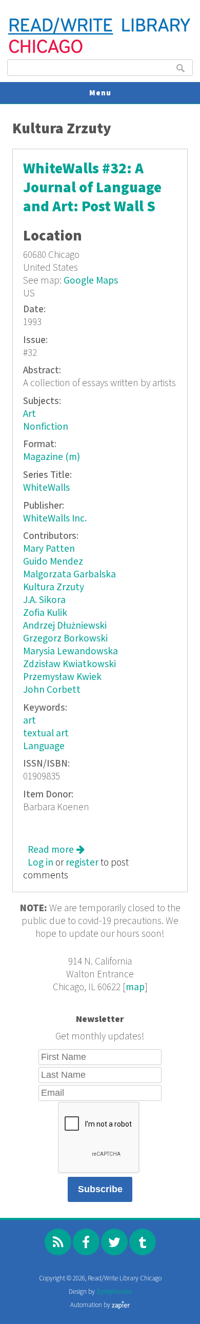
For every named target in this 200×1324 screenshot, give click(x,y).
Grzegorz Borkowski (65, 638)
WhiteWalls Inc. (55, 518)
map (135, 987)
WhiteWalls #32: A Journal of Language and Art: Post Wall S (92, 187)
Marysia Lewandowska (70, 651)
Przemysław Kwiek (62, 677)
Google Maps (91, 280)
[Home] (99, 52)
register (82, 862)
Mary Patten (49, 549)
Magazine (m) (51, 457)
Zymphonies (113, 1292)
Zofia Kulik (45, 613)
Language (44, 746)
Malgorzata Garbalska (69, 574)
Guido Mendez (53, 561)
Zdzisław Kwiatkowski (69, 664)
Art (29, 414)
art (29, 720)
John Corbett (52, 690)
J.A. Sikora (44, 600)
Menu (100, 93)
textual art (46, 733)
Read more (56, 850)
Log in (40, 862)
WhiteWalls (46, 488)
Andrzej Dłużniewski (65, 625)
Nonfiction (45, 426)
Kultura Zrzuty (53, 587)
